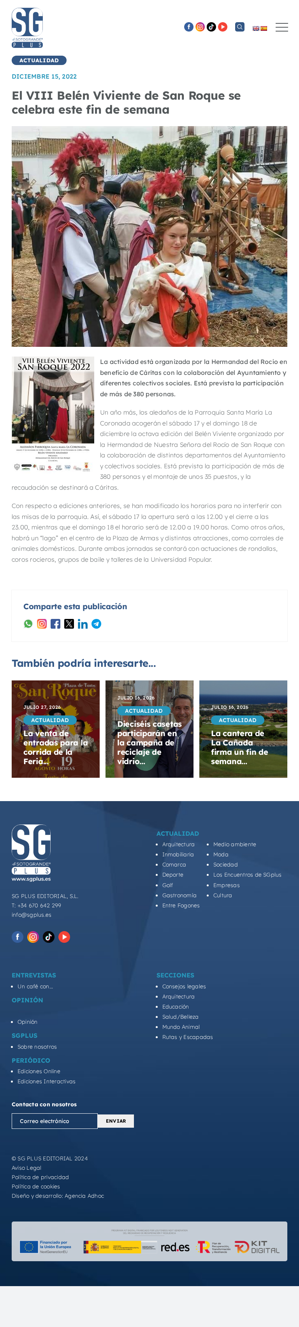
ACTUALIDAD (39, 60)
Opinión (28, 1021)
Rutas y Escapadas (187, 1037)
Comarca (174, 864)
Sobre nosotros (37, 1046)
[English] (255, 28)
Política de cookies (36, 1186)
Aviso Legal (27, 1167)
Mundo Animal (181, 1026)
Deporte (173, 874)
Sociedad (225, 864)
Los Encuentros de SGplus (247, 874)
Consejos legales (184, 986)
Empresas (226, 885)
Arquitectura (178, 844)
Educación (175, 1006)
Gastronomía (179, 895)
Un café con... (35, 986)
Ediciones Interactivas (47, 1081)
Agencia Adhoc (84, 1195)
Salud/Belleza (180, 1016)
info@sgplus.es (31, 914)
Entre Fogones (181, 905)
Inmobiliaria (178, 854)
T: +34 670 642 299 (36, 905)
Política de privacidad (40, 1177)
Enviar (116, 1121)
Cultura (222, 895)
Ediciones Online (39, 1071)
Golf (167, 885)
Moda (221, 854)
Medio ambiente (234, 844)
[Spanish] (263, 28)
